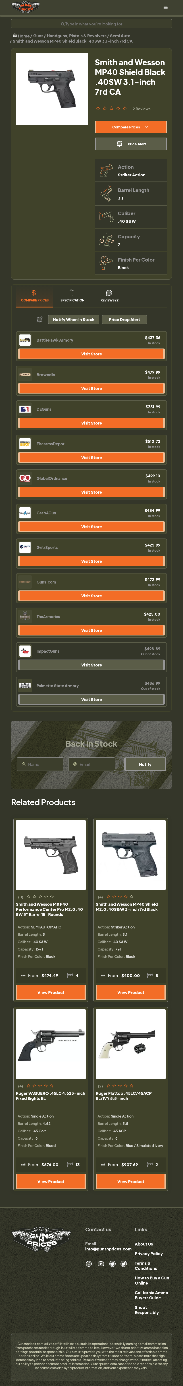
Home (23, 35)
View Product (50, 992)
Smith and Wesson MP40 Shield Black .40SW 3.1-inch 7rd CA (73, 40)
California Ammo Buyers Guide (151, 1295)
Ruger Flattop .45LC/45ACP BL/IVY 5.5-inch (124, 1096)
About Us (144, 1243)
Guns (38, 35)
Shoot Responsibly (147, 1310)
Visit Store (91, 353)
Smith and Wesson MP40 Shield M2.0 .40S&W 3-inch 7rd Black (127, 906)
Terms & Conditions (146, 1265)
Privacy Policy (149, 1253)
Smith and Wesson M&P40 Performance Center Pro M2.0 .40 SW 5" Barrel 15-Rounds (49, 909)
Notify (145, 764)
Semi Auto (120, 35)
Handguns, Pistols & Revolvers (76, 35)
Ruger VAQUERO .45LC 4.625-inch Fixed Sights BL (50, 1096)
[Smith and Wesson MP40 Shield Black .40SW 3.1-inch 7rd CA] (52, 89)
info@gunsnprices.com (108, 1248)
